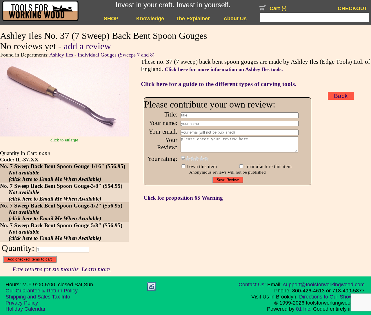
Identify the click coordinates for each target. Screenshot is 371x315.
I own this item (201, 166)
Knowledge (150, 18)
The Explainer (193, 18)
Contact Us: (252, 284)
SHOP (111, 18)
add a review (87, 46)
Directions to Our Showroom (332, 297)
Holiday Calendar (26, 309)
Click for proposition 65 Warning (183, 198)
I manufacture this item (268, 166)
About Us (235, 18)
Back (341, 95)
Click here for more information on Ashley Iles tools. (224, 69)
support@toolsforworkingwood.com (324, 284)
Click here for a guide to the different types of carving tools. (218, 84)
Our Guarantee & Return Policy (42, 291)
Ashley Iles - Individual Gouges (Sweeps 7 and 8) (101, 55)
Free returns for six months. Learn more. (61, 269)
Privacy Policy (22, 303)
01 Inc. (304, 309)
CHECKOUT (352, 8)
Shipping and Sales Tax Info (38, 297)
